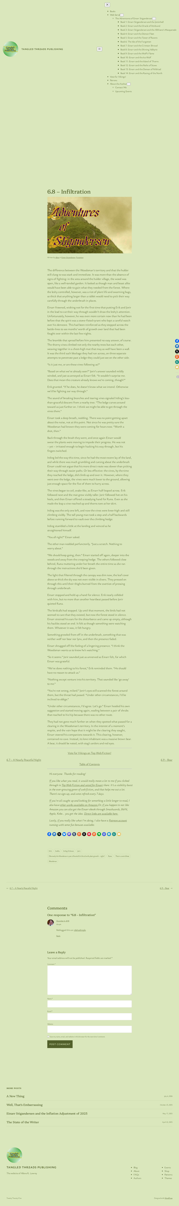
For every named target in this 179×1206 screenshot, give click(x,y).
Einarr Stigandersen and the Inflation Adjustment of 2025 (47, 1113)
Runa (110, 856)
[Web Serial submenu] (122, 15)
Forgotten (79, 257)
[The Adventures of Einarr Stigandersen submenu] (154, 18)
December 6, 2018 (62, 921)
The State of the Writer (23, 1122)
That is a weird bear (122, 856)
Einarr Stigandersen (68, 257)
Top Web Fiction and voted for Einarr (82, 785)
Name (50, 998)
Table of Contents (89, 764)
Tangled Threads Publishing (42, 49)
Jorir (79, 851)
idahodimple (80, 930)
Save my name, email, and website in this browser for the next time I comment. (77, 1036)
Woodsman (53, 861)
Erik (50, 851)
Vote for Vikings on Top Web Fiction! (89, 753)
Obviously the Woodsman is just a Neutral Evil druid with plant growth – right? (77, 856)
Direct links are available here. (101, 813)
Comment (51, 964)
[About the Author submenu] (129, 84)
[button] (49, 834)
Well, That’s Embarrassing (25, 1104)
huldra (57, 851)
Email (50, 1011)
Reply (58, 936)
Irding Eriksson (68, 851)
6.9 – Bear (166, 760)
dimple (58, 924)
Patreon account (118, 820)
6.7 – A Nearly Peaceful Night (24, 760)
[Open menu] (99, 49)
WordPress (168, 1198)
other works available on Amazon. (79, 805)
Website (50, 1024)
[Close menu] (107, 5)
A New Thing (15, 1096)
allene (57, 257)
